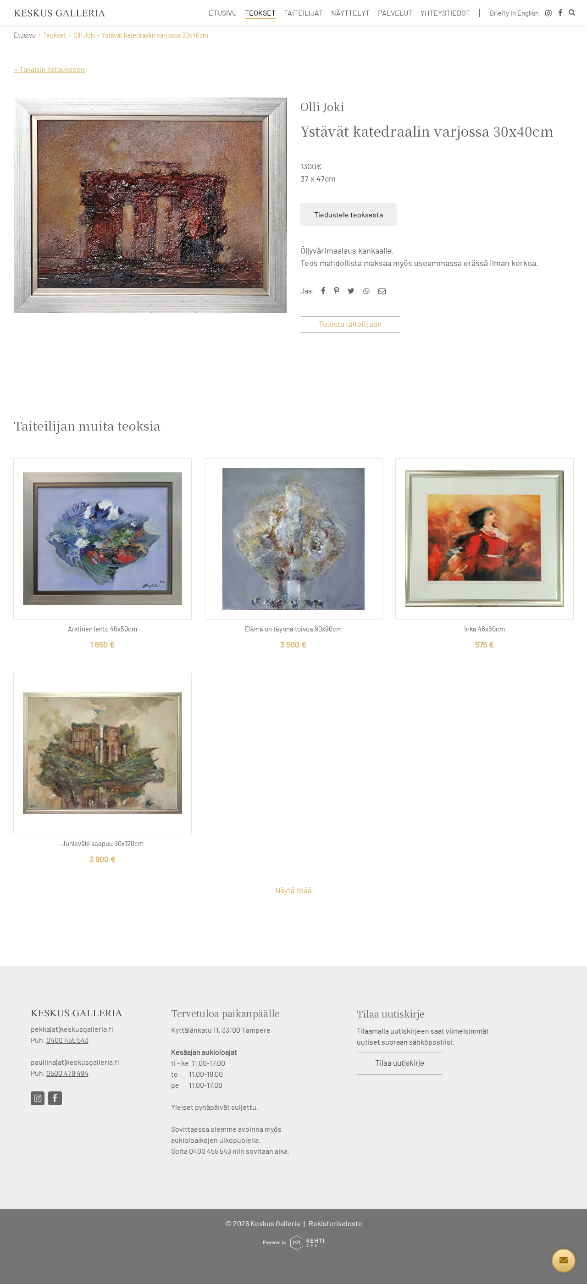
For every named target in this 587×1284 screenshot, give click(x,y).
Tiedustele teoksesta (348, 214)
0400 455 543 (67, 1039)
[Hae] (572, 13)
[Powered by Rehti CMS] (293, 1246)
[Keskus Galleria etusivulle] (59, 13)
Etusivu (25, 35)
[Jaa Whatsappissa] (368, 290)
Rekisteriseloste (335, 1223)
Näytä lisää (293, 890)
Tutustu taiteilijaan (350, 323)
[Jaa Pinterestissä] (338, 290)
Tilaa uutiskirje (399, 1062)
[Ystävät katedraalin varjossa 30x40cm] (150, 205)
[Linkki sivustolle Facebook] (55, 1098)
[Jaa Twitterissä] (353, 290)
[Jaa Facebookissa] (325, 290)
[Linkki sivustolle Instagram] (37, 1098)
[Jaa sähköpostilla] (384, 290)
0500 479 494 (67, 1072)
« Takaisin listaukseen (49, 69)
